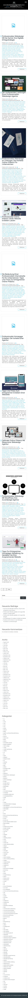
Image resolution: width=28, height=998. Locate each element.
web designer (6, 931)
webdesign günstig (7, 940)
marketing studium (7, 837)
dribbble (5, 762)
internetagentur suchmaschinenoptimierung (12, 807)
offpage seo (5, 847)
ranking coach (6, 878)
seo (22, 511)
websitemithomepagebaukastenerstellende (11, 44)
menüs (15, 568)
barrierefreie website (7, 742)
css (4, 752)
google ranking (13, 452)
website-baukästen (14, 407)
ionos (4, 810)
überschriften (10, 572)
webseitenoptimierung (8, 958)
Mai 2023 (5, 705)
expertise (20, 171)
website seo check (7, 966)
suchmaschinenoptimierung (8, 513)
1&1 (4, 720)
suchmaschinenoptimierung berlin (10, 913)
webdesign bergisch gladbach (9, 937)
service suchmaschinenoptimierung (10, 891)
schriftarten (10, 571)
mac (4, 833)
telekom (5, 918)
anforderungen (16, 45)
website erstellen (16, 235)
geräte (12, 172)
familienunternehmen (6, 172)
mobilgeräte (12, 453)
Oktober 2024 (6, 677)
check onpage (6, 745)
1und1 (4, 721)
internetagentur (6, 805)
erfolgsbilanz (12, 506)
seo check (5, 887)
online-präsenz (11, 570)
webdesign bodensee (8, 939)
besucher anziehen (14, 288)
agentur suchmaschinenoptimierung (10, 733)
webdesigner (10, 235)
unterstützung (16, 353)
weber (4, 947)
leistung (21, 403)
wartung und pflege (17, 233)
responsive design (14, 106)
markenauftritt (20, 507)
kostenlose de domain (8, 826)
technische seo (6, 916)
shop (4, 894)
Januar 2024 (5, 692)
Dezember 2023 (6, 693)
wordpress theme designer (9, 979)
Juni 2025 (5, 664)
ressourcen (15, 231)
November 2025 (6, 656)
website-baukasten (6, 407)
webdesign (21, 56)
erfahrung (10, 47)
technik (3, 457)
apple (4, 739)
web (12, 181)
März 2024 (5, 688)
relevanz (20, 570)
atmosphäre (4, 562)
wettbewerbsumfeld (6, 298)
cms (24, 504)
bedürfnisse (9, 562)
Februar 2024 (6, 690)
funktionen (18, 506)
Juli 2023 (5, 701)
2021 (4, 726)
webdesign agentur (6, 110)
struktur (3, 406)
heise (4, 789)
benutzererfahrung (17, 562)
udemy (4, 924)
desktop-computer (11, 171)
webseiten (5, 953)
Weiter (9, 589)
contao (4, 747)
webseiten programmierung (9, 955)
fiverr (4, 771)
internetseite (5, 808)
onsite (4, 866)
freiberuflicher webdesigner (9, 774)
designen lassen (6, 758)
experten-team (21, 346)
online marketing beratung (8, 858)
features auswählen (21, 227)
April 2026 (5, 648)
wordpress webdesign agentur (8, 515)
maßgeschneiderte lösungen (8, 174)
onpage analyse (6, 862)
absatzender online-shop (7, 45)
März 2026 (5, 650)
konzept (20, 228)
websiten (5, 969)
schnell (4, 881)
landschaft (12, 173)
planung (7, 294)
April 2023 (5, 706)
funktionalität (4, 49)
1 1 (3, 718)
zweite (4, 989)
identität (8, 567)
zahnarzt (5, 987)
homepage (15, 566)
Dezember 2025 (6, 655)
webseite (5, 952)
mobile (4, 841)
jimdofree (5, 816)
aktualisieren (4, 400)
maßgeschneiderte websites (8, 54)
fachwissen (21, 47)
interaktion (20, 567)
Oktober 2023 (6, 696)
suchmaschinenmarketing (8, 910)
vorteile (9, 181)
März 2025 (5, 669)
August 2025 (6, 661)
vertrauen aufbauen (17, 297)
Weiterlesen (21, 69)
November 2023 (6, 695)
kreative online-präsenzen (12, 51)
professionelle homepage (11, 352)
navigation (7, 105)
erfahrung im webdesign (12, 346)
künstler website (6, 828)
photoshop (5, 870)
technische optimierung (8, 915)
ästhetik (21, 45)
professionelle (5, 55)
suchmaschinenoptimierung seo (9, 108)
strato (23, 231)
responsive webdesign (16, 454)
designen (5, 757)
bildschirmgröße (5, 450)
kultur (8, 173)
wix (19, 407)
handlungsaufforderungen (7, 566)
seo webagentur (6, 889)
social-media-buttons (18, 296)
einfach (4, 766)
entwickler (13, 226)
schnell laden (10, 296)
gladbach (5, 778)
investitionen (19, 452)
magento (5, 834)
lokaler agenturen (18, 173)
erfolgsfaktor (4, 452)
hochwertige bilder (10, 290)
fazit (8, 452)
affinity (4, 731)
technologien (5, 353)
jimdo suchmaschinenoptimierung (10, 815)
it (3, 812)
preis (4, 871)
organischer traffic (11, 510)
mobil (4, 839)
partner (22, 54)
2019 (4, 723)
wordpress (4, 111)
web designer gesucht (8, 932)
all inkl (4, 734)
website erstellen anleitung (9, 961)
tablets (3, 572)
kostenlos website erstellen (14, 403)
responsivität (4, 571)
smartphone (20, 178)
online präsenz (17, 509)
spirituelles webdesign (8, 905)
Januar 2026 (6, 653)
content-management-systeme (8, 505)
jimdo (6, 403)
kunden (3, 53)
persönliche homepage (8, 868)
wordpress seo (6, 978)
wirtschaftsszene (15, 182)
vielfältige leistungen (20, 109)
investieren (8, 292)
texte (6, 572)
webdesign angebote (7, 936)
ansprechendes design (7, 286)
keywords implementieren (16, 292)
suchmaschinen (22, 456)
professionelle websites (16, 511)
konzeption (4, 51)
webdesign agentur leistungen (17, 110)
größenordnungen (11, 49)
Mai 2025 (5, 666)
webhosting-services (19, 406)
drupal (4, 763)
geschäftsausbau (17, 172)
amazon (5, 736)
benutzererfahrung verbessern (18, 286)
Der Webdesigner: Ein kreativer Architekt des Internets (14, 618)
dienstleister (7, 226)
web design (5, 929)
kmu (4, 824)
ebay (4, 765)
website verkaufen (7, 968)
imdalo (4, 802)
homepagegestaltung (7, 795)
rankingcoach (6, 879)
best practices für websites (12, 345)
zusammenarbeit (5, 516)
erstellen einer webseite (17, 402)
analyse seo (5, 737)
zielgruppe (9, 111)
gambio (5, 776)
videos (7, 574)
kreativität (20, 51)
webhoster (5, 950)
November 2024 (6, 676)
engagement (4, 47)
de (3, 754)
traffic (17, 108)
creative (5, 750)
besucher (14, 169)
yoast (4, 982)
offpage (5, 845)
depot (4, 755)
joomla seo (5, 820)
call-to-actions (19, 169)
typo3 (4, 923)
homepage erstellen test (8, 794)
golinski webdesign (7, 779)
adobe (4, 728)
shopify (4, 895)
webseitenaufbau (6, 957)
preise (4, 873)
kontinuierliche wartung (7, 507)
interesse (4, 568)
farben (10, 564)
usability (9, 109)
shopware (5, 897)
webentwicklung (6, 945)
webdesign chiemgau (6, 182)
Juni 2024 (5, 684)
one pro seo (6, 852)
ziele (7, 58)
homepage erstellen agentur (13, 348)
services (19, 231)
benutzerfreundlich (6, 288)
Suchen (3, 595)
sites (4, 899)
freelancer (5, 773)
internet (9, 104)
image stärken (17, 290)
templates (8, 406)
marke (17, 53)
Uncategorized (6, 926)
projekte (19, 352)
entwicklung (18, 226)
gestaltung (14, 289)
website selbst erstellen (8, 965)
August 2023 (6, 700)
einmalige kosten (6, 768)
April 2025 (5, 667)
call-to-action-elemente (14, 563)
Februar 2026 (6, 651)
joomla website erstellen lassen (10, 821)
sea (4, 882)
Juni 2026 (5, 645)
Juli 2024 (5, 682)
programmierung (8, 231)
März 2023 (5, 708)
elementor (5, 770)
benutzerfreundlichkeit (6, 46)
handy (4, 787)
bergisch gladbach (7, 744)
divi (4, 760)
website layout (6, 963)
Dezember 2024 (6, 674)
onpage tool (6, 865)
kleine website (6, 823)
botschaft (14, 46)
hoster (4, 797)
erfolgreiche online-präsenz (19, 102)
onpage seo (5, 863)
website (3, 58)
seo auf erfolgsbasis (7, 886)
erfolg (13, 47)
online (4, 855)
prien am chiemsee (13, 177)
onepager (5, 853)
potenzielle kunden (14, 105)
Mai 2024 (5, 685)
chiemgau (4, 171)
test (4, 920)
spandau (5, 903)
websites (5, 971)
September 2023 (6, 698)
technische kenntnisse (19, 232)
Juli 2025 (5, 663)
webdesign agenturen (18, 181)
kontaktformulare (11, 293)
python (4, 876)
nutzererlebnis (5, 405)
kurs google (5, 829)
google (4, 781)
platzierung (8, 454)
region (7, 178)
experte (16, 47)
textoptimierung (6, 921)
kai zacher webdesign (16, 50)
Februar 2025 (6, 671)
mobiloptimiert (19, 293)
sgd (4, 892)
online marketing (6, 857)
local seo (5, 831)
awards (4, 741)
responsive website (15, 456)
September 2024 (6, 679)
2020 (4, 725)
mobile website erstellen (8, 844)
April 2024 (5, 687)
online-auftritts (17, 54)
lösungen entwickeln (10, 229)
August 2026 (6, 642)
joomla (12, 104)
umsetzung (9, 56)
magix (4, 836)
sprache (20, 571)
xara (4, 981)
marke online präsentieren (12, 349)
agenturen (4, 345)
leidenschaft (8, 53)
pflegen (10, 405)
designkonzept (9, 401)
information (12, 567)
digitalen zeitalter (19, 46)
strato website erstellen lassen (8, 232)
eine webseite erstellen (7, 402)
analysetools (10, 400)
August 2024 (6, 680)
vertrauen (14, 109)
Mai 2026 (5, 647)
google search (6, 783)
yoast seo (5, 984)
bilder (3, 563)
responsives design (13, 178)
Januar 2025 (5, 672)
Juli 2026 (5, 643)
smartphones (15, 571)
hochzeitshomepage (7, 791)
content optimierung (7, 749)
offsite (4, 849)
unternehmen (15, 56)
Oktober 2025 (6, 658)
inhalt (16, 567)
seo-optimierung (21, 106)
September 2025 (6, 659)
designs (17, 505)
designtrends (21, 345)
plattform (18, 405)
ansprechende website (7, 101)
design (3, 226)
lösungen (13, 53)
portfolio (9, 350)
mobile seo (5, 842)
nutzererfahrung (18, 453)
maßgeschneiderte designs (7, 509)
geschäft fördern (15, 228)
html (4, 799)
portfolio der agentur (19, 510)
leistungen (22, 104)
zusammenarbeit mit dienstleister (9, 236)
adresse (5, 729)
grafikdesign (4, 104)
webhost (5, 949)
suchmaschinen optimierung (9, 908)
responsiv (22, 405)
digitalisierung (16, 450)
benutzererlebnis (5, 449)
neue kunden (20, 176)
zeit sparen (12, 354)
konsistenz (8, 568)
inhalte (3, 403)
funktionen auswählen (6, 228)
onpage (5, 860)
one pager (5, 850)
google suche (6, 784)
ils (3, 800)
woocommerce (6, 974)
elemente (4, 564)
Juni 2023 (5, 703)
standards (4, 180)
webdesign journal (7, 942)
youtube (5, 986)
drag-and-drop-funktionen (18, 401)
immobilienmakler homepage (9, 803)
